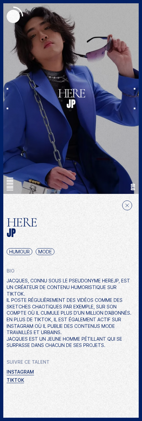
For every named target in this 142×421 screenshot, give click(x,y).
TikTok (15, 380)
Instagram (20, 372)
